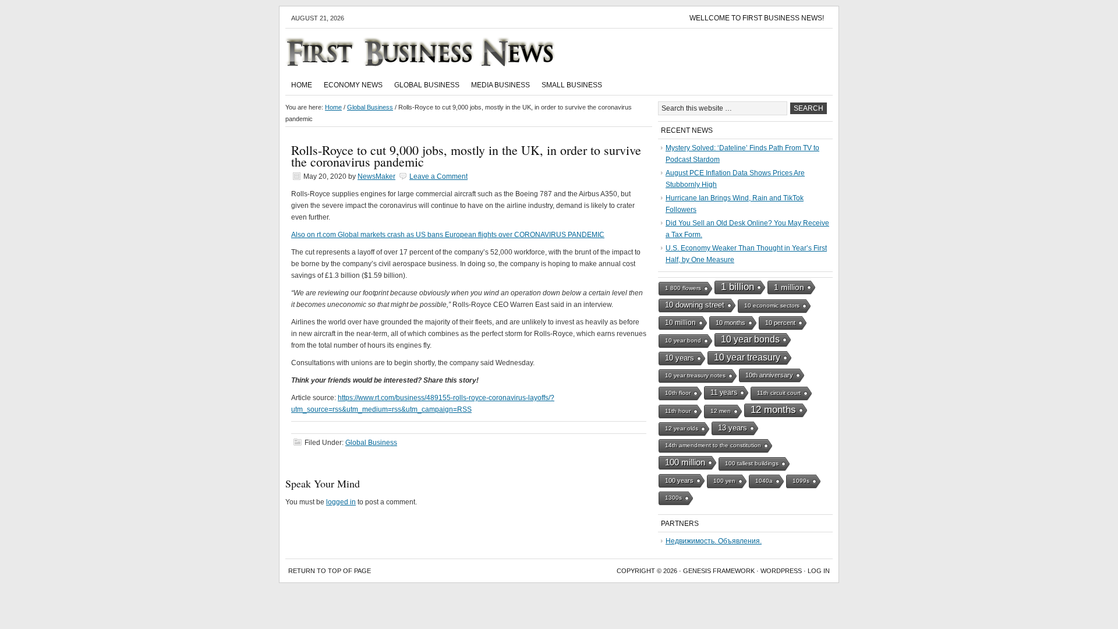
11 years (723, 392)
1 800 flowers (683, 288)
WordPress (781, 570)
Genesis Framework (719, 570)
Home (301, 85)
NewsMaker (376, 176)
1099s (800, 481)
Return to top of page (329, 570)
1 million (789, 287)
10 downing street (694, 305)
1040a (764, 481)
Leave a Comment (438, 176)
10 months (730, 322)
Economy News (353, 85)
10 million (680, 323)
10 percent (780, 322)
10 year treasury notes (695, 375)
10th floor (678, 393)
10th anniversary (769, 375)
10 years (679, 358)
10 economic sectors (771, 305)
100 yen (724, 481)
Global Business (426, 85)
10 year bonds (750, 339)
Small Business (572, 85)
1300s (673, 497)
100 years (679, 480)
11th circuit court (779, 393)
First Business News (436, 52)
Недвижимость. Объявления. (714, 541)
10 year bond (683, 340)
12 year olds (681, 428)
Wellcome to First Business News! (756, 18)
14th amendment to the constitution (713, 445)
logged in (341, 502)
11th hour (678, 411)
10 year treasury (747, 357)
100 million (685, 462)
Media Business (500, 85)
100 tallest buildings (752, 463)
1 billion (737, 286)
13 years (732, 427)
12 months (773, 409)
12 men (720, 411)
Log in (819, 570)
